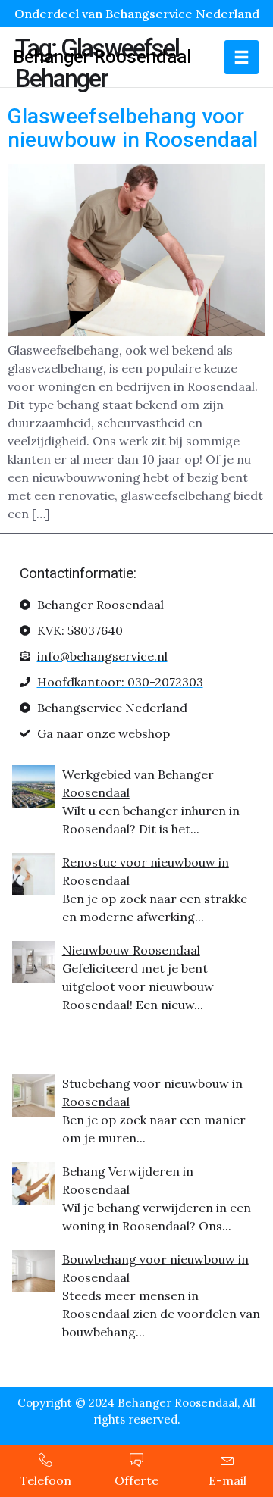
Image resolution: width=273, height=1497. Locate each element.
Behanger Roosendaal (102, 56)
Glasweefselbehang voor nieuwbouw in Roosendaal (133, 128)
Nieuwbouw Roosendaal (131, 950)
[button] (241, 57)
